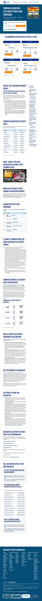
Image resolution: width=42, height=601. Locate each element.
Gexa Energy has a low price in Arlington (14, 471)
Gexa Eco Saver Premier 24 (9, 512)
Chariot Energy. (15, 103)
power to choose (11, 284)
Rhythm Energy (13, 424)
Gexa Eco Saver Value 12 (8, 499)
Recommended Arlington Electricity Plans (32, 90)
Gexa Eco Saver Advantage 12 (9, 508)
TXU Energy (11, 556)
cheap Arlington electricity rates (13, 196)
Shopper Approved (24, 591)
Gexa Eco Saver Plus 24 (8, 497)
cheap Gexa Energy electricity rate (11, 520)
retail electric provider (19, 346)
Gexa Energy (6, 143)
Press (35, 557)
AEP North (9, 445)
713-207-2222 (12, 441)
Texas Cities (30, 2)
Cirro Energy (6, 141)
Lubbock (17, 561)
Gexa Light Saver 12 (8, 501)
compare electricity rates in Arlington (18, 479)
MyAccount (36, 2)
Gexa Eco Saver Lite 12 (8, 506)
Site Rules (35, 566)
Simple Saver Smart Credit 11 (30, 48)
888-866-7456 (8, 447)
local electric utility (22, 438)
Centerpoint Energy (6, 441)
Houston (17, 554)
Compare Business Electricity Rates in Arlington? (32, 123)
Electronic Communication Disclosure (37, 561)
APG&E (5, 132)
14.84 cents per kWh (21, 503)
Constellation (6, 152)
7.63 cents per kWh (20, 497)
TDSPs (16, 261)
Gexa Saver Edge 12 (8, 503)
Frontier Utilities (6, 147)
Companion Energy (7, 145)
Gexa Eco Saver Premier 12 (9, 510)
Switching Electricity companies (9, 339)
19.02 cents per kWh (21, 514)
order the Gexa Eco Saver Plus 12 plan (14, 528)
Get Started (21, 26)
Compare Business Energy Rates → (10, 29)
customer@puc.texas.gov (14, 457)
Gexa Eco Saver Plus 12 (30, 65)
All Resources (30, 559)
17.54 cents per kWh (21, 506)
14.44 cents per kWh (21, 501)
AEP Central (5, 445)
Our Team (35, 559)
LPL (22, 563)
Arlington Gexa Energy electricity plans (12, 486)
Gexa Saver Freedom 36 (8, 514)
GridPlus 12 (12, 47)
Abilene (16, 560)
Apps (4, 575)
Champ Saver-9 (12, 65)
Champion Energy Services (17, 225)
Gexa (10, 559)
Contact (35, 554)
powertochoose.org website (9, 531)
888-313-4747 (10, 443)
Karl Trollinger (20, 17)
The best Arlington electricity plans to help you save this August (33, 97)
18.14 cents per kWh (21, 508)
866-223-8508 (14, 445)
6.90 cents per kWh (20, 492)
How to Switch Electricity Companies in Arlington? (33, 131)
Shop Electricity (16, 2)
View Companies (23, 2)
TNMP (4, 447)
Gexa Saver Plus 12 (7, 495)
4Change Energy (6, 136)
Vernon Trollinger (10, 17)
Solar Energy (5, 565)
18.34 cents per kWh (21, 510)
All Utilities (23, 565)
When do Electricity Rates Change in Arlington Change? (32, 110)
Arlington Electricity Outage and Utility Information (32, 141)
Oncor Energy (5, 443)
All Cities (17, 562)
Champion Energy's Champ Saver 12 (19, 105)
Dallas (16, 555)
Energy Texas (20, 424)
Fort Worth (17, 556)
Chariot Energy (6, 134)
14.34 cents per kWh (21, 499)
